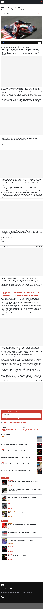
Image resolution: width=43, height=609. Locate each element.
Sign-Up (2, 601)
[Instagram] (5, 589)
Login (2, 600)
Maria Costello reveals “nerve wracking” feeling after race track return (15, 470)
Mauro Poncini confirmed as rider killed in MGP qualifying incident (22, 497)
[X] (8, 589)
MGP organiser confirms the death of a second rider (19, 512)
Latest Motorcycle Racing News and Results (13, 6)
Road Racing (11, 495)
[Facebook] (2, 589)
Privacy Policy (22, 418)
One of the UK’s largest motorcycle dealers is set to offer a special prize (16, 463)
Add (39, 42)
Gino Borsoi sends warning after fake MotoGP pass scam (20, 540)
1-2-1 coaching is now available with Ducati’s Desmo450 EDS (14, 444)
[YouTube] (11, 589)
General (27, 6)
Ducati (11, 422)
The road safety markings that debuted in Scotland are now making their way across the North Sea (24, 490)
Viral (9, 503)
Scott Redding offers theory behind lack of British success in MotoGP (21, 295)
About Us (2, 596)
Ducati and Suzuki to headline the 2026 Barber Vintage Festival (14, 450)
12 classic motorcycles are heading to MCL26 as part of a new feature (15, 457)
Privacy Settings (4, 599)
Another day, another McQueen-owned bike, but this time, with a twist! (23, 481)
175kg (8, 422)
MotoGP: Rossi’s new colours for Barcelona (9, 430)
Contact (2, 597)
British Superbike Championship (20, 422)
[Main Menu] (41, 1)
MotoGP (10, 523)
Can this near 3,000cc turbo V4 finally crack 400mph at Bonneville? (15, 437)
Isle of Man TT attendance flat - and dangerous (30, 430)
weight (5, 422)
